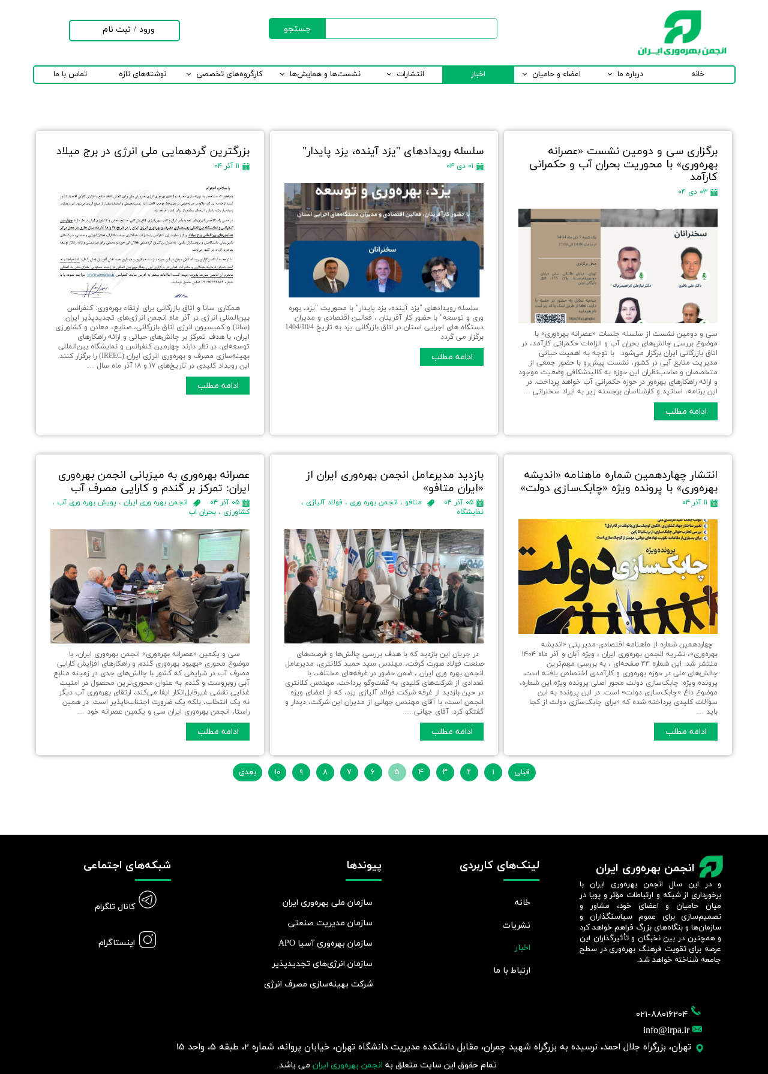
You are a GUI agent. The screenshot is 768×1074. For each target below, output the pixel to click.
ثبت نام (117, 29)
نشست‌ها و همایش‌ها (325, 74)
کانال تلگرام (115, 907)
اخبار (478, 74)
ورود (147, 29)
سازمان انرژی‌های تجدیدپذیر (322, 964)
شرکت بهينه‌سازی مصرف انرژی (320, 984)
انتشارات (410, 74)
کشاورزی (236, 512)
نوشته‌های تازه (142, 74)
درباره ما (630, 74)
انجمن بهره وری (374, 502)
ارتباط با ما (511, 970)
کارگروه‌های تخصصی (229, 74)
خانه (697, 74)
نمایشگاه (470, 512)
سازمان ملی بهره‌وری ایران (328, 902)
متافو (413, 502)
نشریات (516, 925)
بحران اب (202, 512)
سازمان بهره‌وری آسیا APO (325, 943)
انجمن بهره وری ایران (156, 502)
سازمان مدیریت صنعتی (330, 923)
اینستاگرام (116, 943)
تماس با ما (70, 74)
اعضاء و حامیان (556, 74)
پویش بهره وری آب (86, 502)
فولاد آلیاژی (324, 502)
